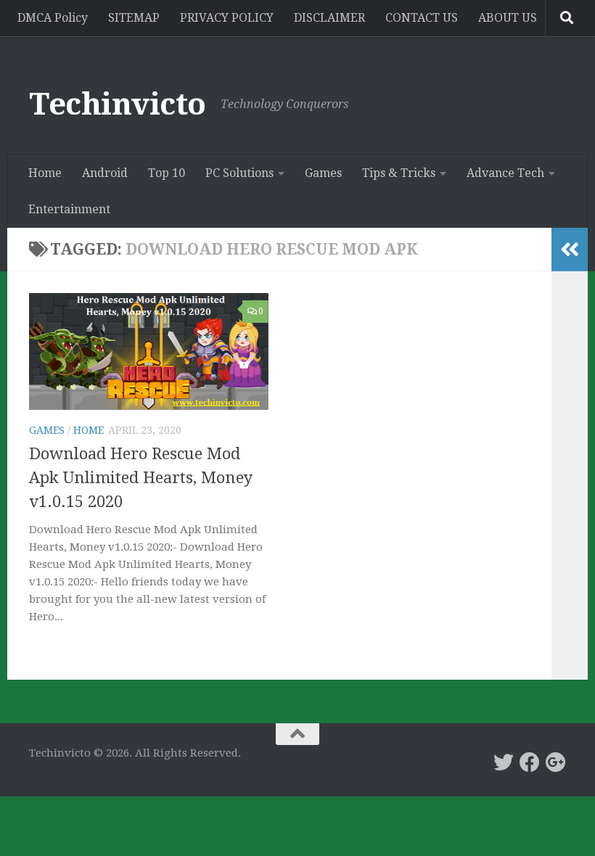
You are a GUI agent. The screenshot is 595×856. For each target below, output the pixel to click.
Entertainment (69, 209)
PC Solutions (239, 173)
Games (323, 173)
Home (45, 173)
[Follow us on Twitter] (503, 762)
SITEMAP (134, 18)
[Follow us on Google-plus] (556, 762)
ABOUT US (507, 18)
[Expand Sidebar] (569, 249)
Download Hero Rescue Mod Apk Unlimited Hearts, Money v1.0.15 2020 (141, 478)
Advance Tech (505, 173)
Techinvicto (117, 104)
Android (105, 173)
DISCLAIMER (329, 18)
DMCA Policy (52, 18)
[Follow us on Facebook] (530, 762)
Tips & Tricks (398, 173)
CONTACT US (421, 18)
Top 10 (166, 173)
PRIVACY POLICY (227, 18)
